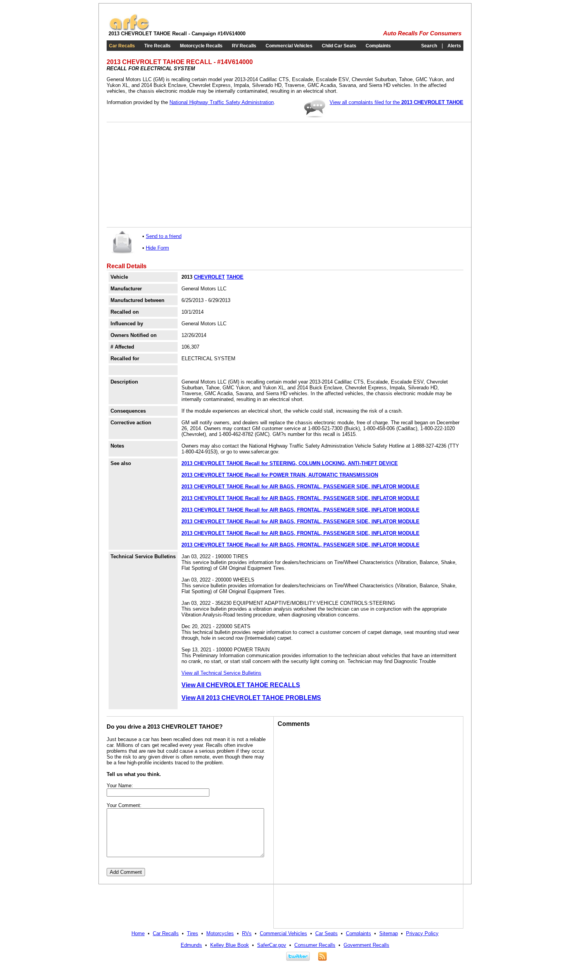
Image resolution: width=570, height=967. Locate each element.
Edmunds (191, 945)
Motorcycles (220, 933)
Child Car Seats (339, 46)
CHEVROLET (209, 277)
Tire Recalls (157, 46)
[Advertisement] (169, 174)
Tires (192, 933)
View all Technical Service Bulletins (221, 673)
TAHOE (235, 277)
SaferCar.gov (271, 945)
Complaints (378, 46)
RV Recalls (244, 46)
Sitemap (388, 933)
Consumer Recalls (314, 945)
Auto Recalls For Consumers (422, 33)
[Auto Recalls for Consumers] (129, 29)
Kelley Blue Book (229, 945)
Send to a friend (163, 236)
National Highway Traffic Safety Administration (221, 102)
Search (429, 46)
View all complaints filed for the (396, 102)
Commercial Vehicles (289, 46)
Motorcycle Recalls (201, 46)
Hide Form (157, 248)
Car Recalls (122, 46)
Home (138, 933)
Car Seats (326, 933)
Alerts (454, 46)
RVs (247, 933)
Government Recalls (366, 945)
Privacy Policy (422, 933)
